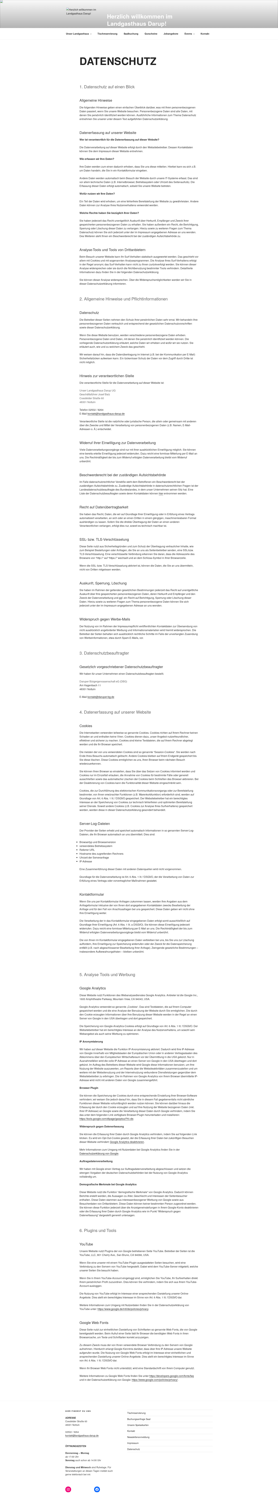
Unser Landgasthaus (77, 33)
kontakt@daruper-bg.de (101, 697)
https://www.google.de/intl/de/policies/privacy (122, 1309)
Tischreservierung (107, 33)
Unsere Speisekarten (138, 1425)
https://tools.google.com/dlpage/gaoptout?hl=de (106, 1119)
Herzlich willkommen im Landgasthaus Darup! (139, 20)
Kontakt (205, 33)
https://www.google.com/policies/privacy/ (155, 1380)
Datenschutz (133, 1449)
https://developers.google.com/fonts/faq (171, 1376)
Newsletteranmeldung (138, 1437)
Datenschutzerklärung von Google (98, 1153)
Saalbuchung (131, 33)
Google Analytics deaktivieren (127, 1142)
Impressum (133, 1443)
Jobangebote (171, 33)
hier (161, 493)
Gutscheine (151, 33)
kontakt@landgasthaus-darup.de (106, 413)
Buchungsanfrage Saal (138, 1419)
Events (188, 33)
